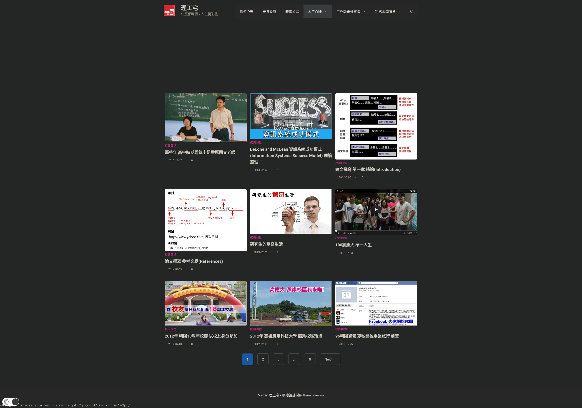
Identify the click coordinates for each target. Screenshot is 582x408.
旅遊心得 (246, 11)
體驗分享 (292, 11)
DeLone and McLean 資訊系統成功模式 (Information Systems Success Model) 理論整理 (291, 155)
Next (329, 359)
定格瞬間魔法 (385, 11)
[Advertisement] (291, 57)
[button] (10, 402)
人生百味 (315, 11)
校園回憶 (171, 145)
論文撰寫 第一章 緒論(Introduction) (368, 169)
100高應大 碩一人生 (353, 245)
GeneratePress (314, 395)
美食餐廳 (269, 11)
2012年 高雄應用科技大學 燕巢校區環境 (286, 336)
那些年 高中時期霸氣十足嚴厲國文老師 (200, 152)
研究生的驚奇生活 (266, 244)
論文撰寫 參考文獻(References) (194, 261)
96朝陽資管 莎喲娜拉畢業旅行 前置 (367, 336)
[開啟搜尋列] (412, 11)
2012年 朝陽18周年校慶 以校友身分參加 (201, 336)
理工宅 (189, 8)
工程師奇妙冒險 (348, 11)
